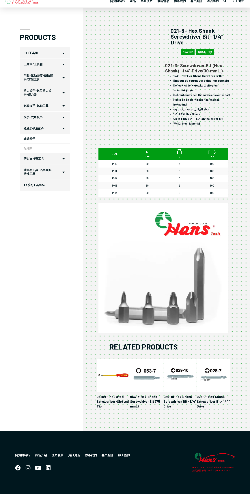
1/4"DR (188, 52)
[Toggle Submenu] (63, 53)
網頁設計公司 (199, 470)
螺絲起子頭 (205, 52)
